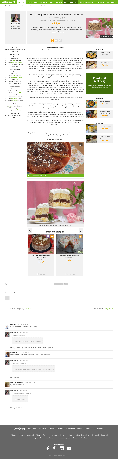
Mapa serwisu (70, 428)
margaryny (14, 98)
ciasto (60, 284)
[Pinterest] (55, 448)
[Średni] (54, 23)
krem (65, 284)
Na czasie (59, 2)
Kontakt (79, 428)
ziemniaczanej (18, 62)
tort (56, 284)
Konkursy (43, 2)
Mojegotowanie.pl (37, 438)
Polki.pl (21, 435)
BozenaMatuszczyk (16, 382)
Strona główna (8, 5)
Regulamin (60, 428)
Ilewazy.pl (63, 435)
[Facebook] (48, 448)
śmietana (10, 106)
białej (13, 110)
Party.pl (45, 435)
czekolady (18, 110)
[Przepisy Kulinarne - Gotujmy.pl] (8, 2)
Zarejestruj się (111, 2)
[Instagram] (62, 448)
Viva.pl (38, 435)
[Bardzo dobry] (58, 23)
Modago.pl (54, 435)
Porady (29, 2)
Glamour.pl (95, 435)
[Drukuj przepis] (60, 40)
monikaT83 (14, 352)
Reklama (87, 428)
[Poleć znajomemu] (56, 40)
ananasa (14, 100)
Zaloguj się (100, 2)
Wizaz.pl (13, 435)
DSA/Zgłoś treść (98, 428)
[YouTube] (69, 448)
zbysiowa (13, 324)
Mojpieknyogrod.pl (64, 438)
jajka (15, 56)
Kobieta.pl (104, 435)
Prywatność (42, 428)
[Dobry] (56, 23)
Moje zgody (32, 428)
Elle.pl (70, 435)
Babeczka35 (14, 332)
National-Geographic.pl (82, 435)
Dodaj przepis (72, 2)
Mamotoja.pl (30, 435)
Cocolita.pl (84, 438)
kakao (17, 79)
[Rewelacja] (60, 23)
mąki (14, 60)
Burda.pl (75, 438)
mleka (16, 89)
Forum (51, 2)
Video (36, 2)
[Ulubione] (52, 236)
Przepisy (21, 2)
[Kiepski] (53, 23)
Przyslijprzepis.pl (51, 438)
